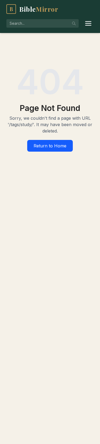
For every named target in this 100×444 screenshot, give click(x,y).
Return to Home (50, 145)
